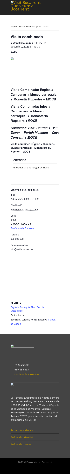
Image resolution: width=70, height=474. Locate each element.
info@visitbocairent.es (26, 374)
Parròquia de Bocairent (22, 228)
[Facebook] (28, 469)
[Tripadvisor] (42, 469)
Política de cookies (21, 444)
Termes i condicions (22, 430)
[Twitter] (35, 469)
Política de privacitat (22, 437)
